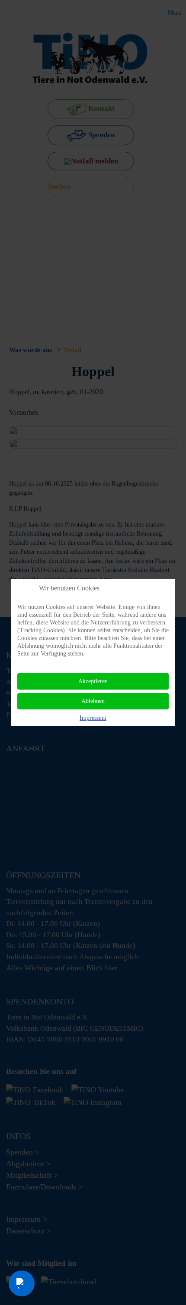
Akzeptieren (93, 681)
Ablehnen (93, 701)
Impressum (93, 718)
